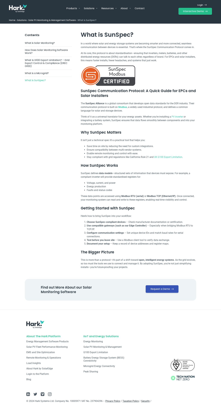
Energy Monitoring (93, 341)
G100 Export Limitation (95, 352)
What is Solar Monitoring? (40, 43)
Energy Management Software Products (47, 341)
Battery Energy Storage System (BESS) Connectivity (103, 359)
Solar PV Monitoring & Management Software (52, 20)
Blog (28, 379)
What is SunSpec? (35, 80)
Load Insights (33, 363)
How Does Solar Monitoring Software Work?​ (46, 51)
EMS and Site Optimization (40, 352)
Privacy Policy (112, 401)
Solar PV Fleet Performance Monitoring (47, 346)
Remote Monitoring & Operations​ (43, 357)
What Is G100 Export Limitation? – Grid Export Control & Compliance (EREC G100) (47, 63)
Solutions (22, 20)
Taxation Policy (131, 401)
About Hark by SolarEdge (39, 368)
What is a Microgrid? (37, 73)
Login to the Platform (37, 374)
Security (145, 401)
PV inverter (177, 116)
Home (12, 20)
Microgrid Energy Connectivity (99, 366)
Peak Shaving (90, 371)
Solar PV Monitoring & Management (102, 346)
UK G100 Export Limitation (168, 157)
